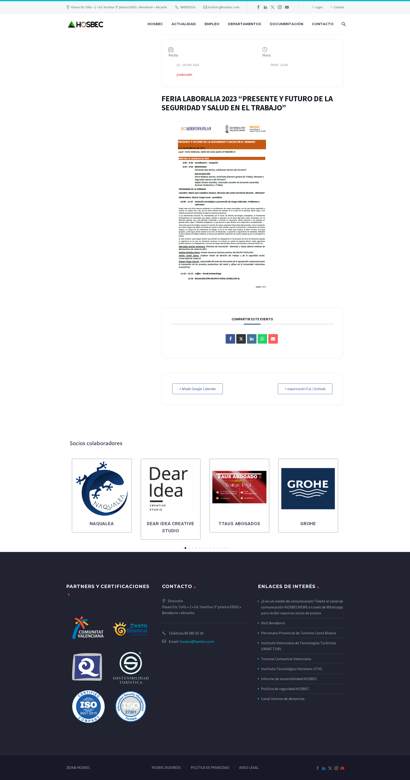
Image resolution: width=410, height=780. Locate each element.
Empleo (212, 24)
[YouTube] (286, 7)
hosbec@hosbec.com (223, 7)
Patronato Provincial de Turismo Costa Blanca (298, 633)
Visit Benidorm (273, 623)
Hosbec (155, 24)
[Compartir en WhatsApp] (262, 339)
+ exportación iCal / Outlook (305, 389)
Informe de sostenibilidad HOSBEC (289, 678)
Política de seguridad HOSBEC (285, 688)
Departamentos (244, 24)
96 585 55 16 (194, 633)
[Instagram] (279, 7)
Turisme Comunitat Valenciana (286, 658)
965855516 (187, 7)
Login (318, 7)
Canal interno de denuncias (283, 698)
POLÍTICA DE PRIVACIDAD (210, 768)
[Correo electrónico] (273, 339)
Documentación (286, 24)
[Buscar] (343, 24)
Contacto (323, 24)
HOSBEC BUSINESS (166, 768)
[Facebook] (258, 7)
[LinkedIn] (265, 7)
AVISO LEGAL (249, 768)
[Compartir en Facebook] (230, 339)
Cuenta (339, 7)
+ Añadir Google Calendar (197, 389)
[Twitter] (272, 7)
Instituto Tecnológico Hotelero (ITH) (291, 668)
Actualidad (184, 24)
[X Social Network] (241, 339)
